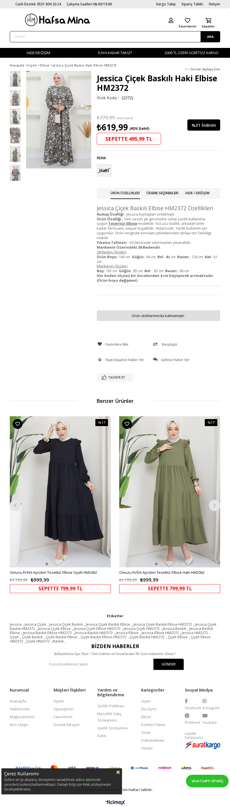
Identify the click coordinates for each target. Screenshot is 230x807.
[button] (46, 564)
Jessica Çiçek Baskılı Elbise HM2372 (162, 624)
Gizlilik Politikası (110, 705)
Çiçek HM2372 (38, 641)
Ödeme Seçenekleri (162, 193)
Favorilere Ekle (17, 424)
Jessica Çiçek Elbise (54, 628)
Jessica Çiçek (35, 624)
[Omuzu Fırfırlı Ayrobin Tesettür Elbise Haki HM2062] (169, 492)
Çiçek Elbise (178, 636)
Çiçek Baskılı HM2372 (147, 636)
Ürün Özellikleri (125, 193)
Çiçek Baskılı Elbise (61, 636)
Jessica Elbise (127, 632)
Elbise (146, 716)
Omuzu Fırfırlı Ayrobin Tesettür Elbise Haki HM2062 (161, 572)
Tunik (145, 732)
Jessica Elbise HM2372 (160, 632)
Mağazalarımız (22, 716)
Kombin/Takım (153, 724)
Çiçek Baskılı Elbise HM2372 (104, 636)
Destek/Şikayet (66, 724)
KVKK (101, 735)
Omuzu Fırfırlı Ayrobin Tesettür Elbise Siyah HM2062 (53, 572)
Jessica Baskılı (174, 628)
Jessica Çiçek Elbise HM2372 (97, 628)
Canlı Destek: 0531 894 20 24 (38, 4)
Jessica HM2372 (195, 632)
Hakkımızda (20, 708)
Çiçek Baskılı (32, 636)
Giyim (146, 701)
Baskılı (58, 641)
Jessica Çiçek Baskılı (66, 624)
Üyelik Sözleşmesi (112, 727)
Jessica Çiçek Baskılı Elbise (108, 624)
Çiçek (14, 636)
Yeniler (147, 748)
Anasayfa (18, 701)
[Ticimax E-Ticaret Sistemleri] (115, 803)
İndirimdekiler (153, 740)
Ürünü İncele (86, 505)
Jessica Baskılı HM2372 (94, 632)
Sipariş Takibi (192, 4)
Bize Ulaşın (19, 724)
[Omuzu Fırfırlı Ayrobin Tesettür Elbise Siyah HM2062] (60, 492)
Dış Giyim (149, 708)
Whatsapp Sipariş (207, 780)
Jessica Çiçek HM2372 (142, 628)
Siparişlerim (63, 708)
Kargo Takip (166, 4)
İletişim (214, 4)
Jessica (16, 624)
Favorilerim (63, 716)
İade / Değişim (197, 193)
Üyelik (59, 701)
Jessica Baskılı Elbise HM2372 (47, 632)
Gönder (169, 664)
